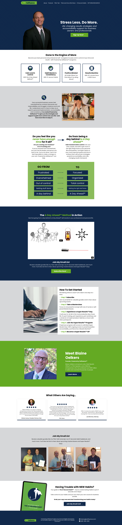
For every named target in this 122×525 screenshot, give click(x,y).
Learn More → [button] (73, 374)
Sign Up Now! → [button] (79, 35)
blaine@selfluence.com (88, 519)
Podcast (50, 3)
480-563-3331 (85, 521)
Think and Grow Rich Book (68, 3)
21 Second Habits (81, 3)
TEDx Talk (57, 3)
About (45, 3)
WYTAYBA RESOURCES (94, 3)
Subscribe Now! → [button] (61, 271)
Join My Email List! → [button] (74, 504)
